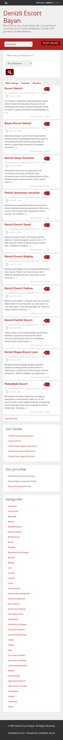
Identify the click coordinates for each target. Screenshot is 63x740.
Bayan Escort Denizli (18, 123)
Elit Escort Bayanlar (16, 599)
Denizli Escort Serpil (18, 224)
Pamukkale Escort (16, 383)
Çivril (10, 583)
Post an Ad (50, 43)
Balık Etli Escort (15, 527)
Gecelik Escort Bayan (17, 624)
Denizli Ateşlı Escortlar (19, 158)
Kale (10, 650)
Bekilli (10, 542)
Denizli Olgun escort (17, 481)
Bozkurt (11, 558)
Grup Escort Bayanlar (17, 635)
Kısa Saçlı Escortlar (16, 655)
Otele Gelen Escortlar (17, 686)
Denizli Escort (15, 441)
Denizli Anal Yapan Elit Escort (21, 456)
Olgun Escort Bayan (17, 681)
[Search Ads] (10, 72)
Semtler (11, 696)
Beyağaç (12, 547)
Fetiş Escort (13, 619)
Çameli (11, 573)
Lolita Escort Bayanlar (17, 665)
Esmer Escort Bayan (17, 609)
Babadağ (12, 516)
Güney (11, 640)
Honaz (11, 645)
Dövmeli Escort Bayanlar (19, 594)
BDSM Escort (14, 537)
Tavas (10, 707)
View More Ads (11, 419)
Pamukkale (13, 691)
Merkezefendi (14, 676)
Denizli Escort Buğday (19, 256)
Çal (9, 568)
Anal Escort (13, 511)
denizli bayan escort (16, 93)
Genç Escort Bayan (16, 630)
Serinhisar (12, 701)
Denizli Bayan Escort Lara (21, 352)
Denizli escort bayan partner (21, 436)
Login (55, 3)
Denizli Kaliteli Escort (18, 320)
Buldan (11, 563)
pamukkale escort (32, 93)
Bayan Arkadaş (14, 532)
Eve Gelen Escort (15, 614)
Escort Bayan (14, 604)
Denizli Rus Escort (16, 476)
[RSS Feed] (6, 2)
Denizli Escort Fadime (19, 288)
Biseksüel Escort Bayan (18, 552)
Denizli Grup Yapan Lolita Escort (23, 446)
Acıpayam (12, 506)
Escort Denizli (14, 88)
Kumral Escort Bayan (17, 660)
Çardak (11, 578)
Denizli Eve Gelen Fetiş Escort (22, 451)
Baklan (11, 522)
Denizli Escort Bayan (22, 17)
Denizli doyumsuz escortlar (22, 192)
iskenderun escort (16, 733)
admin (44, 93)
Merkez (11, 671)
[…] (6, 112)
